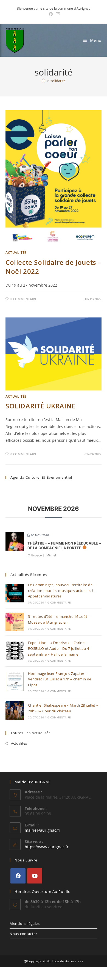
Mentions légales (25, 923)
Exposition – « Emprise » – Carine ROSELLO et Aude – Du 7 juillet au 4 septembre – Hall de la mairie (58, 648)
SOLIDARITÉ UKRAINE (40, 405)
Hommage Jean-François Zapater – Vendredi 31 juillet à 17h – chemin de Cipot (59, 679)
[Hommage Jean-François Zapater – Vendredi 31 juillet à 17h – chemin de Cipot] (14, 681)
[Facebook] (18, 876)
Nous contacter (23, 933)
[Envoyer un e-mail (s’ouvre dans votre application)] (57, 14)
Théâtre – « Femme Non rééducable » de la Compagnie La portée (64, 545)
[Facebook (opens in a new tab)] (50, 14)
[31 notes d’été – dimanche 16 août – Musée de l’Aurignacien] (14, 622)
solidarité (58, 80)
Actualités (16, 252)
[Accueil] (43, 80)
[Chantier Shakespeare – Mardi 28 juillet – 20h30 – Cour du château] (14, 710)
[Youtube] (34, 876)
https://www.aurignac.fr (47, 846)
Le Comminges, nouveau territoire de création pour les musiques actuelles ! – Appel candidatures (62, 590)
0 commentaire (23, 299)
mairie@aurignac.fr (42, 830)
